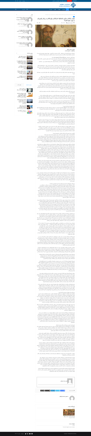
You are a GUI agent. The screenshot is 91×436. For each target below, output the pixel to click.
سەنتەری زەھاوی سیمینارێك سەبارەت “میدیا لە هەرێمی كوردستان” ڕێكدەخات (22, 43)
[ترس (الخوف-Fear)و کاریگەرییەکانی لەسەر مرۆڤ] (30, 90)
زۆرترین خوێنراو (28, 84)
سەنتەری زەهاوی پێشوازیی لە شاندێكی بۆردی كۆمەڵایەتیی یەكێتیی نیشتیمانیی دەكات (22, 31)
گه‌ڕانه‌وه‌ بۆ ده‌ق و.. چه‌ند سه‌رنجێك (69, 416)
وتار (67, 9)
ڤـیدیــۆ (51, 9)
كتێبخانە (59, 9)
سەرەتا (75, 9)
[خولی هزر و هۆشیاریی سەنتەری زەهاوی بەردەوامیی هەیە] (30, 77)
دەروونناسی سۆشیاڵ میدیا (22, 110)
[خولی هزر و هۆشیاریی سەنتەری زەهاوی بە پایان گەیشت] (30, 67)
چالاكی (55, 9)
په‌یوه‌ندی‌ (22, 433)
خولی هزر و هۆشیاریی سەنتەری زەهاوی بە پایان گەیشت (22, 67)
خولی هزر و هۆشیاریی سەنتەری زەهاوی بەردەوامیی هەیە (21, 77)
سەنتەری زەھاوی (25, 33)
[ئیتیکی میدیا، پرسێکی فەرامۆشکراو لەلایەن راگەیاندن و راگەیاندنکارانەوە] (30, 107)
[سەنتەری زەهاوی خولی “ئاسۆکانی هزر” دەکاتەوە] (30, 58)
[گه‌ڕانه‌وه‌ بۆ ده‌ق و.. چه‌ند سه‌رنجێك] (69, 412)
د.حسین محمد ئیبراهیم (70, 22)
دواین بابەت (19, 84)
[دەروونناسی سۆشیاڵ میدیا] (30, 112)
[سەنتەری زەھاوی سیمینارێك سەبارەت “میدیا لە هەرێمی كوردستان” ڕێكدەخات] (30, 72)
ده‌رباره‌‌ (19, 433)
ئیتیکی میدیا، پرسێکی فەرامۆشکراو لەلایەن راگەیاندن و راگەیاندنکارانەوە (21, 106)
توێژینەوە (63, 9)
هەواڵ (71, 9)
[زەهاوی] (67, 5)
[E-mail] (72, 386)
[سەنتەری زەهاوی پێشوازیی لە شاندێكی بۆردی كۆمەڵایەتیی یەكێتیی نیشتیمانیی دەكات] (30, 62)
